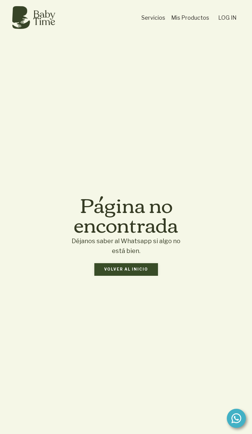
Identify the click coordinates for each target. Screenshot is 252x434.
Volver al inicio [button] (126, 269)
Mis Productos (190, 17)
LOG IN (227, 17)
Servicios (153, 17)
